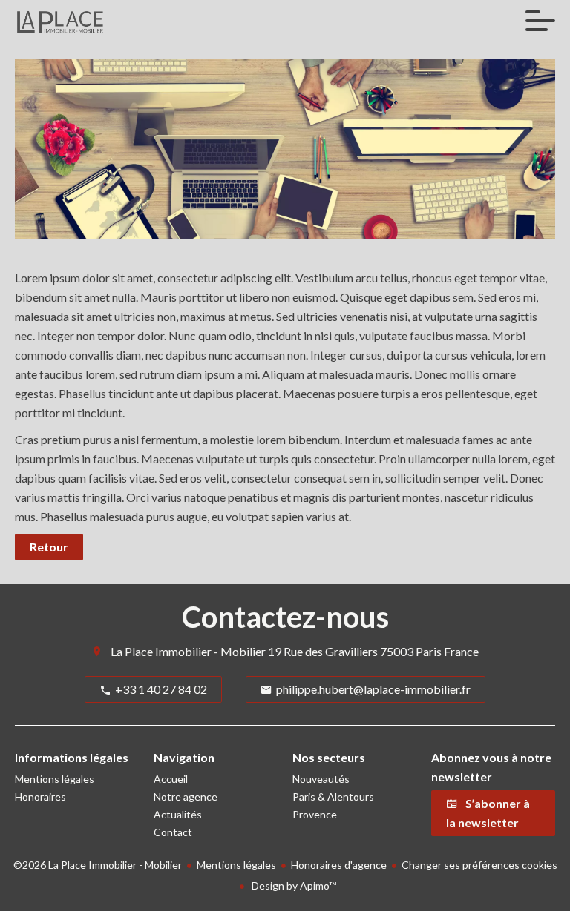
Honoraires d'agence (339, 864)
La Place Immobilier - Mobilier (188, 651)
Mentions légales (236, 864)
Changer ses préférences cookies (479, 864)
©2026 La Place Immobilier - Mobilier (97, 864)
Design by (292, 885)
